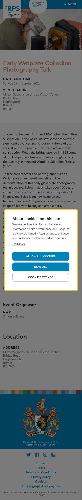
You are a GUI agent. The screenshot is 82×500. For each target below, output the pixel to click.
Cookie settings (40, 277)
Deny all (41, 266)
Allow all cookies (40, 256)
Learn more (18, 243)
